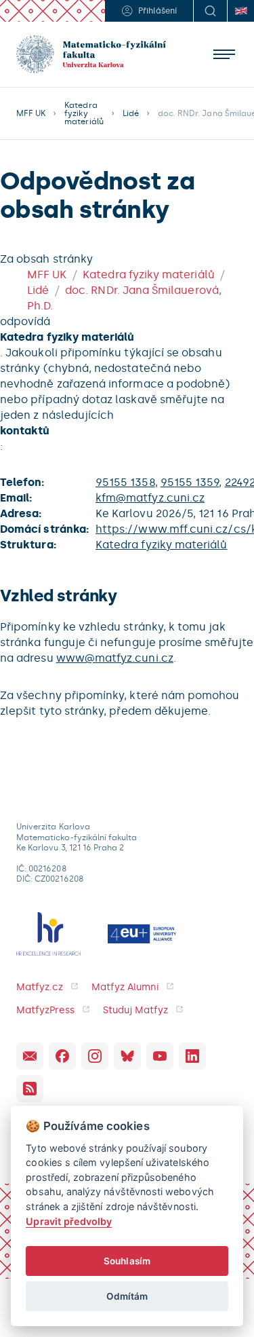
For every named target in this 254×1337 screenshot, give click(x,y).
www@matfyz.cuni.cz (114, 658)
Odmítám (127, 1296)
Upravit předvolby (69, 1221)
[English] (240, 11)
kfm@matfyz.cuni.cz (150, 497)
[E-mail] (29, 1056)
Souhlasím (127, 1261)
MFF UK (30, 113)
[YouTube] (159, 1056)
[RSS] (29, 1088)
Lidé (131, 113)
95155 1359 (190, 482)
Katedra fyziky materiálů (83, 113)
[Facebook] (62, 1056)
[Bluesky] (127, 1056)
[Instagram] (94, 1056)
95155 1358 (125, 482)
